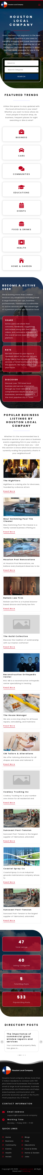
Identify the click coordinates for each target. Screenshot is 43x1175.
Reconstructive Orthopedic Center (19, 675)
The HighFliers (12, 480)
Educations (30, 1145)
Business (9, 1141)
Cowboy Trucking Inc (16, 792)
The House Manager (15, 715)
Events (9, 1149)
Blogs (27, 1137)
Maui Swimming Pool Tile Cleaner (18, 520)
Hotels (8, 1156)
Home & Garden (32, 1153)
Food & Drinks (31, 1149)
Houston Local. (27, 1169)
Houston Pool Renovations (19, 559)
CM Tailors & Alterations (18, 753)
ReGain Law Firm (13, 598)
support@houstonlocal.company (22, 1115)
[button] (41, 1042)
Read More (9, 491)
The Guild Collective (15, 636)
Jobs (27, 1156)
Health (9, 1153)
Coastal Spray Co (14, 868)
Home (8, 1137)
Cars (27, 1141)
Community (11, 1145)
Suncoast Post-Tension (17, 830)
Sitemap (27, 1171)
